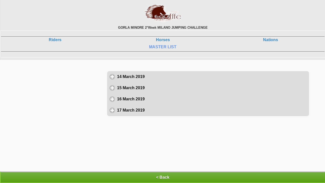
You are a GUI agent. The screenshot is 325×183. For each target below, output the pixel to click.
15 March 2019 (154, 88)
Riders (55, 40)
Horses (163, 40)
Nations (270, 40)
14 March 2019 (154, 76)
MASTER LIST (162, 47)
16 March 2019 (154, 99)
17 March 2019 (154, 110)
